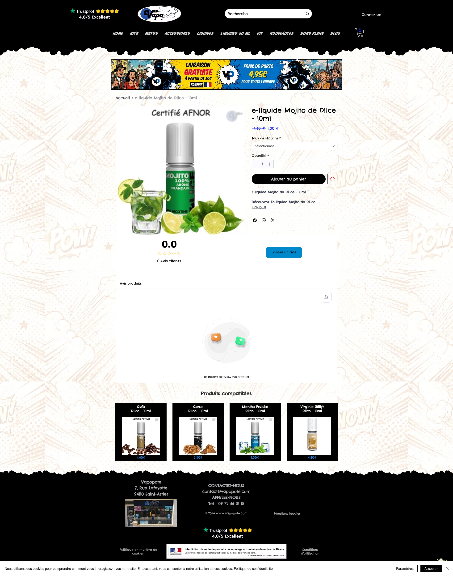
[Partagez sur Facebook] (255, 220)
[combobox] (294, 146)
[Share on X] (273, 220)
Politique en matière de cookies (138, 551)
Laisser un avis (284, 252)
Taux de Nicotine (266, 138)
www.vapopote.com (231, 513)
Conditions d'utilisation (310, 551)
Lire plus (259, 207)
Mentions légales (287, 513)
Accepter (431, 568)
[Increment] (270, 164)
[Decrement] (255, 164)
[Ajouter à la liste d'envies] (332, 179)
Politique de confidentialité (253, 568)
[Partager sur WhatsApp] (264, 220)
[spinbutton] (262, 164)
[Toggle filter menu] (326, 297)
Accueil (123, 97)
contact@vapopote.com (226, 491)
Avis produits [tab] (131, 283)
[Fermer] (447, 568)
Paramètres (405, 568)
